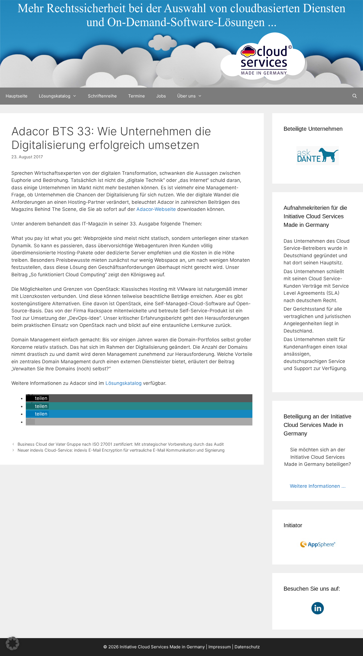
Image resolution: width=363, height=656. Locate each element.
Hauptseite (17, 96)
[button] (37, 398)
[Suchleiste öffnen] (354, 96)
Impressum (219, 646)
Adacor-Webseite (156, 209)
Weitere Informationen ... (318, 486)
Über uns (186, 96)
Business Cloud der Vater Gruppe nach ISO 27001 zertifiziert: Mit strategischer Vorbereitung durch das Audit (121, 444)
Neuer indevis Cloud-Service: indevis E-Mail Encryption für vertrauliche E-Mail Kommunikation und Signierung (121, 450)
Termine (136, 96)
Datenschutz (247, 646)
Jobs (161, 96)
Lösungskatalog (54, 96)
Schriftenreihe (102, 96)
